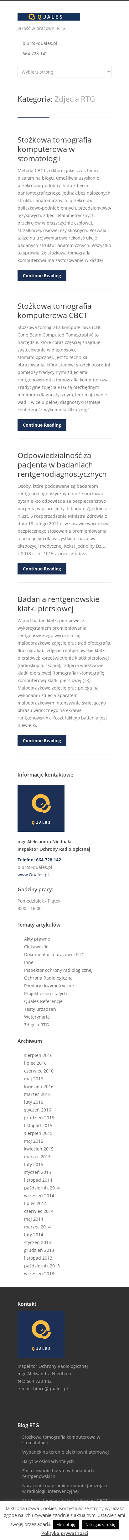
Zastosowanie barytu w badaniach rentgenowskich (58, 1473)
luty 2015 (33, 1164)
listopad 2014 (38, 1180)
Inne (29, 962)
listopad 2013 (38, 1258)
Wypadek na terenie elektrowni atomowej (65, 1452)
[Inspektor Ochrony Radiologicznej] (64, 808)
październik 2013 (42, 1266)
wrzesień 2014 (39, 1196)
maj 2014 (33, 1219)
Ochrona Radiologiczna (48, 978)
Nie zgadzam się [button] (100, 1524)
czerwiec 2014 (39, 1211)
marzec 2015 (37, 1157)
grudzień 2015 (39, 1118)
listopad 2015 (38, 1125)
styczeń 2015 (37, 1172)
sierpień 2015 (38, 1133)
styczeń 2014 (37, 1242)
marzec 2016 (37, 1094)
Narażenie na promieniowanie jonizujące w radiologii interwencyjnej (65, 1488)
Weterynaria (37, 1017)
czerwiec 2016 (39, 1071)
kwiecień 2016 (39, 1086)
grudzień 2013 (39, 1250)
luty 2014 (33, 1234)
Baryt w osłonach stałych (48, 1461)
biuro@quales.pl (40, 43)
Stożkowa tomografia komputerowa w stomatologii (54, 148)
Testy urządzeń (40, 1009)
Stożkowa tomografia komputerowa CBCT (54, 310)
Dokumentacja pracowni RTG (54, 954)
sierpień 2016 (38, 1055)
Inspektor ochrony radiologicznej (58, 970)
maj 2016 (33, 1079)
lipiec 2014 (35, 1203)
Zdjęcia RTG (36, 1025)
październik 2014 (42, 1188)
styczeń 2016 (37, 1110)
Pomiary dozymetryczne (49, 986)
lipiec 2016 (35, 1063)
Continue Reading (42, 275)
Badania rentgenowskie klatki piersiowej (58, 603)
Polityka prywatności (64, 1533)
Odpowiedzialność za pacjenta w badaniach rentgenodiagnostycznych (62, 464)
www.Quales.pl (33, 875)
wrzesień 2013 (39, 1273)
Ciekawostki (36, 947)
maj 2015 (33, 1141)
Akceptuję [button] (66, 1524)
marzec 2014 (37, 1227)
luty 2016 (33, 1102)
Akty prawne (37, 939)
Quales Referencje (43, 1001)
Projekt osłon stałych (45, 993)
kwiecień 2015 (39, 1149)
